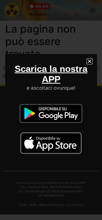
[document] (51, 110)
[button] (89, 61)
